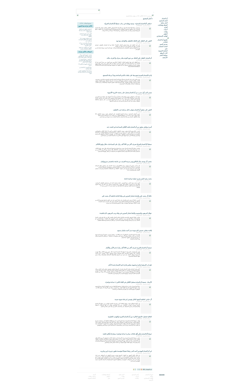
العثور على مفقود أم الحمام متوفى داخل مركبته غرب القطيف (86, 35)
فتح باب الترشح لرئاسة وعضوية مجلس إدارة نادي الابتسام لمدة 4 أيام (130, 265)
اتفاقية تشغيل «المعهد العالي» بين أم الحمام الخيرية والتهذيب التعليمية (130, 316)
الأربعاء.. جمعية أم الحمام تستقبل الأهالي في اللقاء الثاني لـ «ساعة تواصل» (128, 282)
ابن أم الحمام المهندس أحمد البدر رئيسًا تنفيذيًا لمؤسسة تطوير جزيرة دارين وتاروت (126, 351)
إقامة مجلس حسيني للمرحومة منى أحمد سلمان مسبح (134, 230)
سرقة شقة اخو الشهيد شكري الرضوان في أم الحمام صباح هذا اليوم (85, 72)
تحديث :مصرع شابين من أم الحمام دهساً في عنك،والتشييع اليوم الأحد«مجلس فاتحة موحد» (85, 56)
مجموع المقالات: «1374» (85, 23)
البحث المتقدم (163, 46)
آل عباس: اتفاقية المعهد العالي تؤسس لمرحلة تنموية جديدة (133, 299)
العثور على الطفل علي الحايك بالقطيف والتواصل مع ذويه (85, 48)
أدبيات (165, 29)
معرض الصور (163, 44)
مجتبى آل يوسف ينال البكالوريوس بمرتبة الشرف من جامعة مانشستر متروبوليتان (126, 161)
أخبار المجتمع (163, 20)
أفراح (165, 27)
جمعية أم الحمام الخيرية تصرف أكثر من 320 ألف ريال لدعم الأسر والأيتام (129, 248)
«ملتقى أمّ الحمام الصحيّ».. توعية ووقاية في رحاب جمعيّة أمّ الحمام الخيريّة (128, 23)
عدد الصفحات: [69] (147, 369)
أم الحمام (164, 18)
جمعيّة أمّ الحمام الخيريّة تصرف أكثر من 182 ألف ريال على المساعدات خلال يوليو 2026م (124, 144)
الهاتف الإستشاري (162, 36)
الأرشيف (164, 57)
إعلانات (165, 42)
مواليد (151, 376)
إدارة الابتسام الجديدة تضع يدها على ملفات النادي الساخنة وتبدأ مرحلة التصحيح (127, 75)
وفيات (165, 31)
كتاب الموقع (163, 53)
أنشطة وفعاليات (162, 25)
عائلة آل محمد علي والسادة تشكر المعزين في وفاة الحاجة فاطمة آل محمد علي (127, 196)
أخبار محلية (164, 23)
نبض (166, 48)
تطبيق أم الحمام (162, 40)
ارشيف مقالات (92, 376)
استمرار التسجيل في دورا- (146, 11)
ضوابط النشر (163, 55)
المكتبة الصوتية (162, 51)
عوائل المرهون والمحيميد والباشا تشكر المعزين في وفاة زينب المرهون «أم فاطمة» (125, 213)
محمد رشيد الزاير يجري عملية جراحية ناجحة (138, 179)
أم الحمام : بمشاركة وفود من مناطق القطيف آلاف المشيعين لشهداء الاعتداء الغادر (85, 61)
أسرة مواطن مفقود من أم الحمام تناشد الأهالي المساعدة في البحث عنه (85, 39)
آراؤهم (165, 34)
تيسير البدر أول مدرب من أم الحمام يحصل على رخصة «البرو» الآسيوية (85, 44)
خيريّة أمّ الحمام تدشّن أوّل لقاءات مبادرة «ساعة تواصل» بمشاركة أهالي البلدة (127, 334)
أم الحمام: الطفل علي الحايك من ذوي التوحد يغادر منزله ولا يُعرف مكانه (85, 30)
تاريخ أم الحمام (149, 374)
